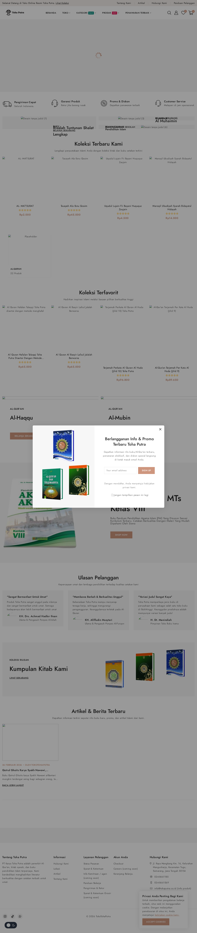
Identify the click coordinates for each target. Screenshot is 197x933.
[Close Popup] (160, 429)
